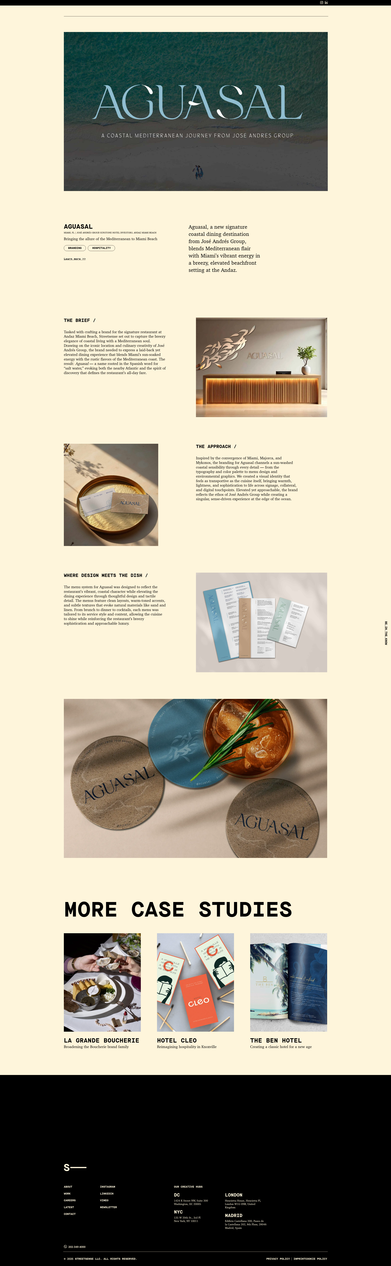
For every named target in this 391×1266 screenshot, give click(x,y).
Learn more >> (75, 259)
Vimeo (104, 1200)
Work (275, 12)
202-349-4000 (77, 1247)
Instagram (107, 1187)
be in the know (386, 633)
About (262, 12)
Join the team (118, 1123)
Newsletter (108, 1207)
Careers (289, 12)
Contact (321, 12)
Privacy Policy (278, 1258)
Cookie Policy (316, 1258)
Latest (305, 12)
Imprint (299, 1258)
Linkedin (106, 1193)
